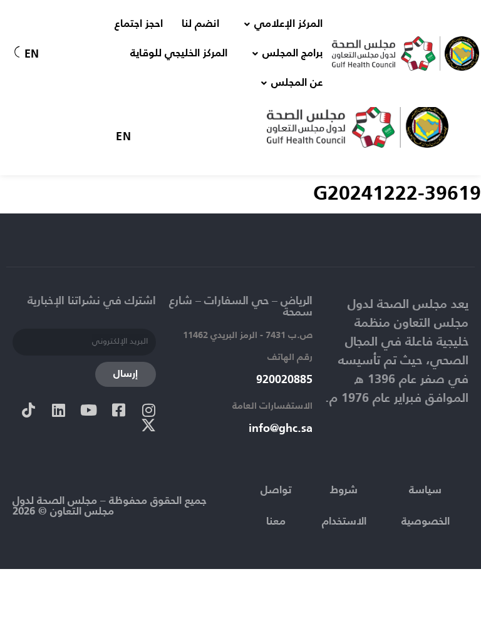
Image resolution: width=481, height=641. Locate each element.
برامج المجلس (292, 53)
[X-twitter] (148, 425)
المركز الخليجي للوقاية (178, 53)
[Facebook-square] (118, 410)
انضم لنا (200, 24)
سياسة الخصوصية (425, 506)
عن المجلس (297, 83)
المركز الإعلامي (288, 24)
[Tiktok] (28, 410)
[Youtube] (88, 410)
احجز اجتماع (139, 24)
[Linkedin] (58, 410)
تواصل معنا (276, 506)
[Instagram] (148, 410)
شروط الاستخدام (344, 506)
